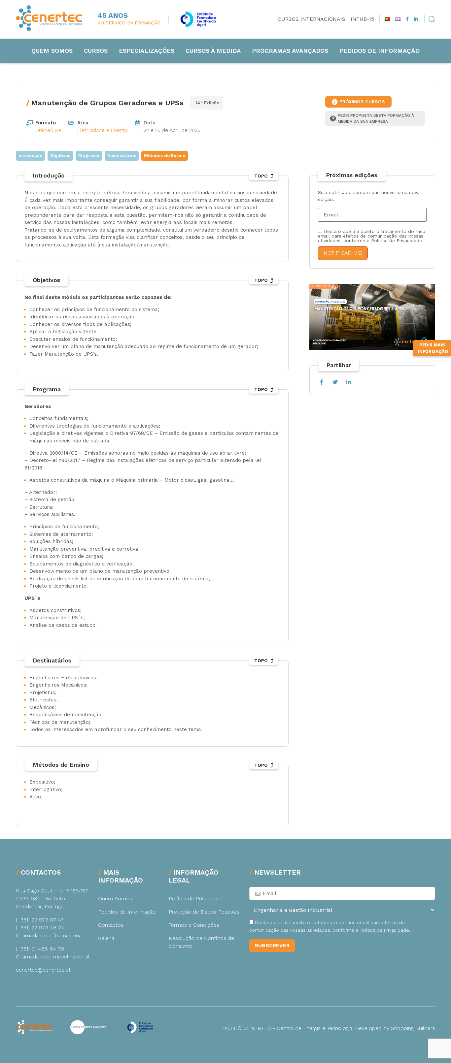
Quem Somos (52, 50)
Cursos (96, 50)
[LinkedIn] (348, 382)
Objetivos (60, 155)
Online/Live (48, 130)
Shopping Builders (413, 1028)
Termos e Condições (194, 925)
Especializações (146, 50)
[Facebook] (321, 382)
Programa (88, 155)
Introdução (30, 155)
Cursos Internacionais (311, 19)
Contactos (110, 925)
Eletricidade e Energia (102, 130)
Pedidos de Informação (379, 50)
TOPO (261, 175)
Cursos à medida (213, 50)
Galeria (106, 938)
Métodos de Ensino (164, 155)
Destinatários (121, 155)
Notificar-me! (343, 253)
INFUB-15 (362, 19)
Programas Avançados (290, 50)
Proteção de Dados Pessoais (204, 912)
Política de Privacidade (196, 898)
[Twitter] (334, 382)
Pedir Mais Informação (433, 348)
